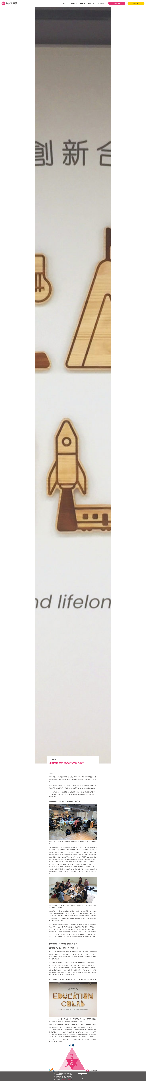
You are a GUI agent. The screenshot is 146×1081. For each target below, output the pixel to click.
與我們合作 (91, 3)
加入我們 (82, 3)
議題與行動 (74, 3)
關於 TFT (65, 3)
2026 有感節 (100, 3)
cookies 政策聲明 (66, 1079)
